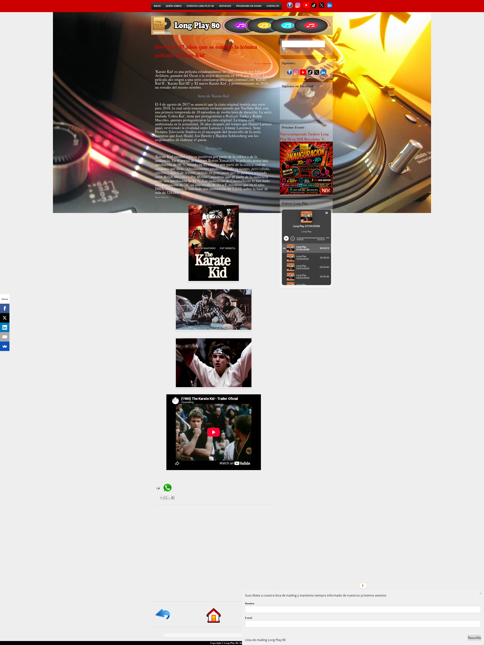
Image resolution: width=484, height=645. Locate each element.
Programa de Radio (248, 6)
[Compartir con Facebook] (173, 498)
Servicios (225, 6)
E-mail (248, 617)
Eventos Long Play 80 (200, 6)
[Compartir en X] (169, 498)
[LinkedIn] (4, 327)
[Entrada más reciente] (163, 619)
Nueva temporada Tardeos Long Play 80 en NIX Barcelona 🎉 (304, 136)
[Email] (4, 337)
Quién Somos (174, 6)
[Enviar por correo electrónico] (162, 498)
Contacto (272, 6)
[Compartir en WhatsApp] (167, 494)
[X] (4, 318)
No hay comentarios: (263, 63)
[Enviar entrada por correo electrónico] (157, 487)
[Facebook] (4, 308)
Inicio (157, 6)
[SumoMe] (4, 346)
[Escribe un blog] (166, 498)
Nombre (249, 603)
